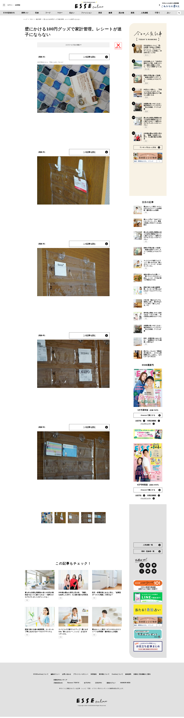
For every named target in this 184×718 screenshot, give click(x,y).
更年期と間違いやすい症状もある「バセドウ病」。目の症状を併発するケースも (153, 314)
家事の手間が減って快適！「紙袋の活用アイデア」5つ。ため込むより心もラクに (153, 78)
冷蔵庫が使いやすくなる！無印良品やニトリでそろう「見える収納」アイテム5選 (153, 106)
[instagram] (141, 565)
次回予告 (138, 421)
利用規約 (94, 674)
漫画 (132, 13)
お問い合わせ (66, 674)
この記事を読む (89, 57)
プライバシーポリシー (80, 674)
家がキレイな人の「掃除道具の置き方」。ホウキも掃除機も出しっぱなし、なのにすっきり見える (153, 353)
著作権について (104, 674)
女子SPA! (87, 683)
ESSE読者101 (9, 13)
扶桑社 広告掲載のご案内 (142, 674)
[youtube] (147, 571)
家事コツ (25, 13)
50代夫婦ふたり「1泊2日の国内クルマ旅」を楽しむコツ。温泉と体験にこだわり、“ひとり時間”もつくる (153, 64)
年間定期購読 (151, 421)
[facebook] (147, 565)
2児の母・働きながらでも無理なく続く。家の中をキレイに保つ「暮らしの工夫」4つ (153, 302)
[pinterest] (154, 571)
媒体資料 (128, 674)
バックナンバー (146, 424)
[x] (141, 571)
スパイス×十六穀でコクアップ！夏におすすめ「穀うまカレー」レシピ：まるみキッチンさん (73, 631)
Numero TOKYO (73, 682)
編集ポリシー (55, 674)
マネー (60, 13)
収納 (37, 13)
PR (27, 600)
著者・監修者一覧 (147, 551)
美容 (100, 13)
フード (48, 13)
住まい (72, 13)
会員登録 (17, 5)
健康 (110, 13)
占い (168, 13)
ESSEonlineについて (40, 674)
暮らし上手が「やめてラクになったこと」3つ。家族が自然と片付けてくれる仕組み (153, 222)
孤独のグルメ (111, 683)
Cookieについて (117, 674)
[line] (154, 565)
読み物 (121, 13)
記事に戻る (118, 47)
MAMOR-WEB (125, 682)
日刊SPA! (98, 683)
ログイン (10, 5)
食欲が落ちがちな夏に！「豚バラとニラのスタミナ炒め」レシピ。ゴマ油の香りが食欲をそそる (153, 277)
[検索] (159, 161)
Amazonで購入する (148, 415)
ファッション (86, 13)
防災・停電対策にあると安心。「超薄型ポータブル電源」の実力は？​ (106, 594)
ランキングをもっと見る (148, 147)
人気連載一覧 (148, 545)
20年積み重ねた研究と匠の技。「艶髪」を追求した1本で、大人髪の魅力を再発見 (73, 594)
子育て (157, 13)
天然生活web (58, 683)
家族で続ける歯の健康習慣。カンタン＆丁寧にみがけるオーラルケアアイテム (39, 630)
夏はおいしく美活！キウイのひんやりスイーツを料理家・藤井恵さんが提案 (106, 630)
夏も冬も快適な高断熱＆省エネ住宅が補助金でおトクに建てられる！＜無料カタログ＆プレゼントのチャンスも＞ (39, 595)
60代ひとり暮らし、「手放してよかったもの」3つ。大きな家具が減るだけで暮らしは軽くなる (153, 92)
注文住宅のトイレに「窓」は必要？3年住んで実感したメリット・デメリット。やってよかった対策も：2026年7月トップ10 (153, 49)
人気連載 (144, 13)
